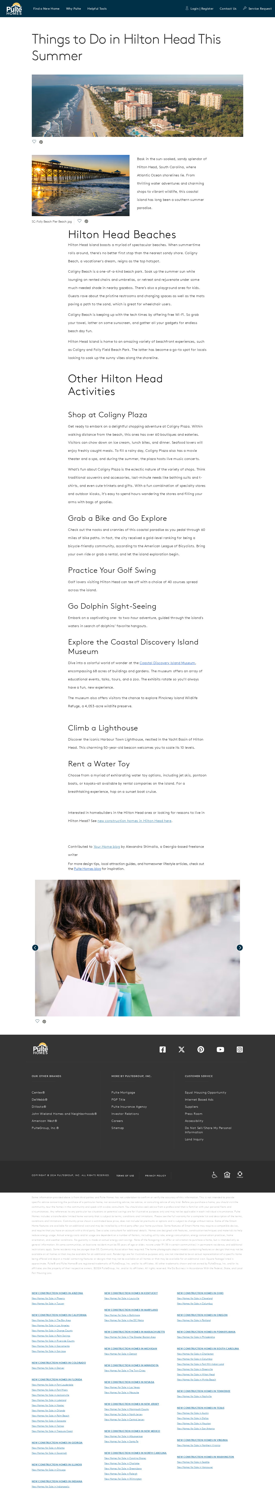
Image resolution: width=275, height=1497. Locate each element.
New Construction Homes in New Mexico (132, 1431)
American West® (44, 1121)
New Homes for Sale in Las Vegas (122, 1387)
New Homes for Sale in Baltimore (122, 1315)
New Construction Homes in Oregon (202, 1315)
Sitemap (118, 1128)
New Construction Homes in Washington (205, 1456)
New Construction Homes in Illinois (57, 1464)
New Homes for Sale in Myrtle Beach (196, 1379)
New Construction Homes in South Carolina (208, 1348)
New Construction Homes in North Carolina (135, 1452)
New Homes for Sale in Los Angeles (50, 1325)
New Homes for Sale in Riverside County (53, 1340)
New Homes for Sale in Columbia (194, 1358)
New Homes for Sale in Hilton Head (196, 1374)
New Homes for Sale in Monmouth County (126, 1409)
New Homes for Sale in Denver (48, 1367)
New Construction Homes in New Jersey (131, 1403)
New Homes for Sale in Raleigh (120, 1473)
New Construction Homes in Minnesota (131, 1365)
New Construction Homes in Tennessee (203, 1391)
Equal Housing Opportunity (205, 1092)
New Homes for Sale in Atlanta (48, 1447)
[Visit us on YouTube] (220, 1051)
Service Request (260, 9)
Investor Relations (125, 1114)
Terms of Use (125, 1175)
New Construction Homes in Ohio (200, 1293)
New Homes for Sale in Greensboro (123, 1468)
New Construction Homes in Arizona (57, 1293)
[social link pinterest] (41, 142)
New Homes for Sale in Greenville (195, 1369)
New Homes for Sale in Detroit (120, 1353)
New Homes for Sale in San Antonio (196, 1428)
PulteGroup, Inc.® (45, 1128)
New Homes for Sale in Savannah (49, 1452)
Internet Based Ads (199, 1099)
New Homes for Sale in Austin (193, 1413)
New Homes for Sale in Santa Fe (121, 1441)
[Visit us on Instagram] (240, 1051)
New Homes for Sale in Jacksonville (50, 1394)
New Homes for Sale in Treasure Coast (52, 1431)
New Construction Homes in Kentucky (131, 1293)
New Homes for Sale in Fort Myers (50, 1389)
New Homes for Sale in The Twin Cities (124, 1370)
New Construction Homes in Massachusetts (134, 1331)
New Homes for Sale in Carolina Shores (125, 1458)
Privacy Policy (155, 1175)
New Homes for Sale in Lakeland (49, 1400)
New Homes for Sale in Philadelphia (196, 1336)
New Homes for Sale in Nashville (194, 1396)
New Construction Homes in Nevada (129, 1382)
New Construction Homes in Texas (200, 1407)
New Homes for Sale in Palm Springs (51, 1335)
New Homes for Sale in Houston (194, 1423)
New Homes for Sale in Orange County (52, 1330)
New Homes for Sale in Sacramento (51, 1345)
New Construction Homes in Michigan (130, 1348)
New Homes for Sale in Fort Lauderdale (52, 1384)
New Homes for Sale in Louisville (121, 1298)
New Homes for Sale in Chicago (49, 1469)
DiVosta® (39, 1107)
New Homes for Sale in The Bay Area (51, 1320)
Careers (117, 1121)
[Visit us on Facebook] (163, 1051)
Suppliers (192, 1107)
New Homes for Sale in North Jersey (123, 1414)
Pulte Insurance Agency (129, 1107)
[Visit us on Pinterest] (200, 1051)
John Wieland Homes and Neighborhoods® (64, 1114)
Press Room (194, 1114)
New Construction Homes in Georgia (57, 1442)
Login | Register (202, 9)
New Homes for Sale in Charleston (195, 1353)
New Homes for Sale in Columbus (195, 1303)
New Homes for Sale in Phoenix (48, 1298)
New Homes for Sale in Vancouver (195, 1467)
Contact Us (228, 9)
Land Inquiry (194, 1139)
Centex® (38, 1092)
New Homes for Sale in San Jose (49, 1351)
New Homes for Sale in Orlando (48, 1410)
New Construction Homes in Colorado (59, 1362)
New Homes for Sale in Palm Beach (50, 1415)
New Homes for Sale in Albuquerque (123, 1436)
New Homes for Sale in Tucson (48, 1303)
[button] (46, 8)
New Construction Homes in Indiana (57, 1481)
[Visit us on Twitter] (181, 1051)
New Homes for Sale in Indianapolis (50, 1486)
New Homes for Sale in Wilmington (123, 1478)
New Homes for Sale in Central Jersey (124, 1419)
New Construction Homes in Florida (57, 1379)
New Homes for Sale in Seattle (193, 1461)
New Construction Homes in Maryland (131, 1309)
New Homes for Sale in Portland (194, 1320)
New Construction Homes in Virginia (202, 1440)
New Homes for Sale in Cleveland (194, 1298)
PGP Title (118, 1099)
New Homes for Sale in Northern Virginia (198, 1445)
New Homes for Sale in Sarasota (49, 1420)
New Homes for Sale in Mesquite (121, 1392)
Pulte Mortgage (123, 1092)
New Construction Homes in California (59, 1315)
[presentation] (35, 947)
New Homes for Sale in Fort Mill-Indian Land (200, 1364)
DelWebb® (40, 1099)
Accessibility (194, 1121)
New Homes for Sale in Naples (48, 1405)
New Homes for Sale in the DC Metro (124, 1320)
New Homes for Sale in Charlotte (121, 1463)
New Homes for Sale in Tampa (48, 1425)
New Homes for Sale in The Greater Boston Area (130, 1336)
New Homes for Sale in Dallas (193, 1418)
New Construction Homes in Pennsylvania (206, 1331)
